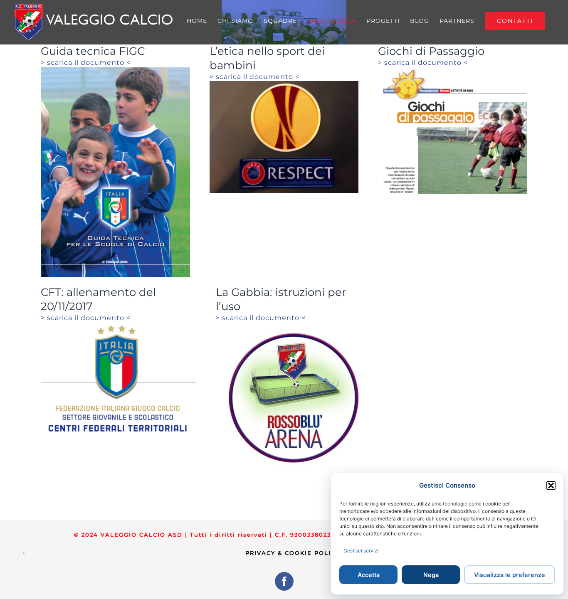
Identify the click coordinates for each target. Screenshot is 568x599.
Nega (431, 574)
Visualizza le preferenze (509, 574)
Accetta (369, 574)
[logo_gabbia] (293, 326)
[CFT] (118, 326)
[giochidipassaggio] (452, 71)
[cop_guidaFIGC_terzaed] (115, 71)
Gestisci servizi (361, 550)
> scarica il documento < (86, 63)
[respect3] (284, 84)
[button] (551, 485)
